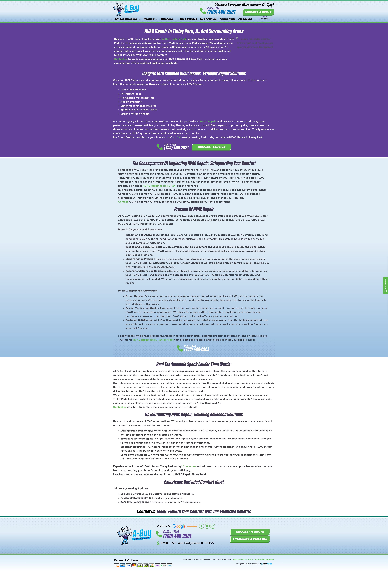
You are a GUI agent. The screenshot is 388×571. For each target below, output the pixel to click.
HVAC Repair (208, 121)
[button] (264, 18)
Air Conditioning (126, 19)
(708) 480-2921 (221, 12)
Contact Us (146, 511)
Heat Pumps (208, 19)
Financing (245, 19)
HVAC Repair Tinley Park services (153, 339)
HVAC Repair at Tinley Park (159, 185)
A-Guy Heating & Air (174, 39)
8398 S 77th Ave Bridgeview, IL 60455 (187, 543)
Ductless (167, 19)
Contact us (120, 59)
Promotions (227, 19)
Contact (123, 201)
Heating (149, 19)
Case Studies (188, 19)
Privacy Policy (247, 559)
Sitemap (236, 559)
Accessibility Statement (264, 559)
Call (179, 137)
